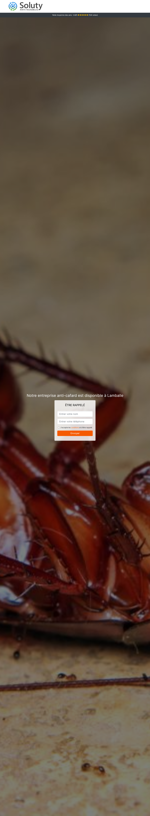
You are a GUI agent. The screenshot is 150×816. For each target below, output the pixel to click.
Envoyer (75, 433)
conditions (75, 427)
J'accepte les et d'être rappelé (76, 427)
